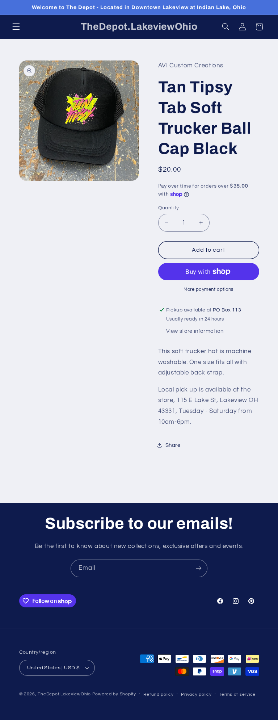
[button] (16, 26)
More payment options (208, 289)
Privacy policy (196, 694)
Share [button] (173, 445)
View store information (195, 331)
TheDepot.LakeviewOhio (64, 694)
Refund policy (158, 694)
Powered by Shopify (114, 694)
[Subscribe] (198, 568)
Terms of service (237, 694)
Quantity (168, 207)
